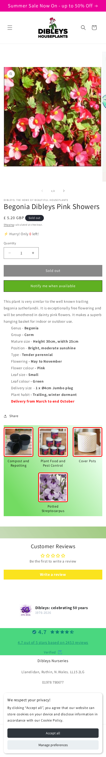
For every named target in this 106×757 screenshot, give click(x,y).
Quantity (10, 243)
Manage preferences (53, 745)
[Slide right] (63, 190)
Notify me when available (53, 285)
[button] (9, 27)
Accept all (53, 733)
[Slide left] (42, 190)
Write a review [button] (53, 574)
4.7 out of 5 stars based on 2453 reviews (53, 642)
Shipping (9, 224)
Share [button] (13, 416)
